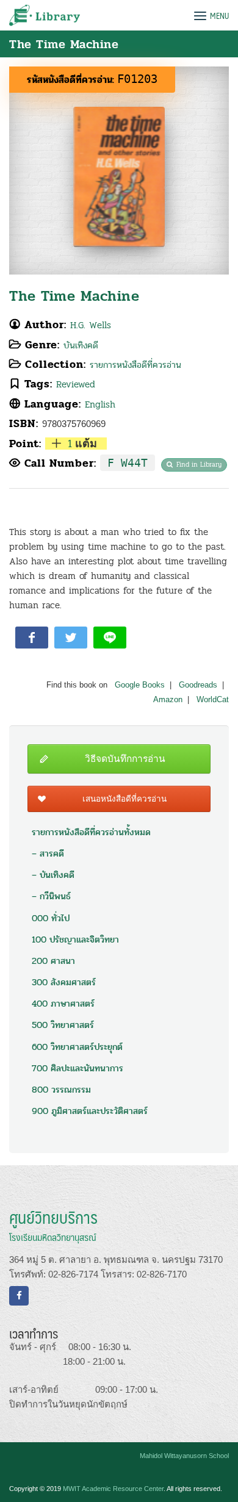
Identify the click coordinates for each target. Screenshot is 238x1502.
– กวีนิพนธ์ (51, 896)
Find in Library (199, 464)
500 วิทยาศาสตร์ (63, 1025)
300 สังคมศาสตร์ (64, 982)
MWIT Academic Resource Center (113, 1488)
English (100, 404)
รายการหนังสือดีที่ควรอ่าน (135, 365)
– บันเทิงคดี (53, 875)
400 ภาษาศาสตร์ (63, 1003)
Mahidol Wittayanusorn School (184, 1455)
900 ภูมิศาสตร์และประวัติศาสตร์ (90, 1111)
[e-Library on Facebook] (19, 1296)
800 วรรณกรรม (61, 1089)
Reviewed (75, 384)
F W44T (127, 462)
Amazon (167, 699)
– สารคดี (48, 853)
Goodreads (198, 685)
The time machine (74, 296)
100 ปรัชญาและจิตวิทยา (75, 939)
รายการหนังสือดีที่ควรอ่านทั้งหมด (91, 832)
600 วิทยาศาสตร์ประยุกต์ (77, 1047)
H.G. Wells (90, 325)
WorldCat (213, 699)
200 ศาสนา (53, 961)
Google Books (140, 685)
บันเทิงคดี (80, 345)
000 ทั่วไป (51, 918)
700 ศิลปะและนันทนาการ (77, 1068)
